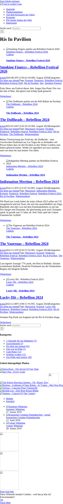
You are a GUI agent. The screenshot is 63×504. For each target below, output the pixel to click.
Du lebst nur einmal (9, 80)
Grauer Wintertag (14, 425)
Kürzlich (10, 401)
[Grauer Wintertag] (15, 423)
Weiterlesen (5, 96)
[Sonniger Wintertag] (16, 406)
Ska (41, 83)
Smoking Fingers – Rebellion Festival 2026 (27, 52)
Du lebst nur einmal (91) (18, 346)
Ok (1, 500)
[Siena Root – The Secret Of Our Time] (19, 369)
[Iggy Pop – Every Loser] (12, 372)
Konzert (29, 80)
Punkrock (39, 80)
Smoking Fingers (53, 83)
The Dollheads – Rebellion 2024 (22, 104)
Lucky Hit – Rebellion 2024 (19, 282)
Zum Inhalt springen (10, 1)
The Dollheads (16, 134)
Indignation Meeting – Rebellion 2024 (24, 166)
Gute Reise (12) (13, 351)
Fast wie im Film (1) (16, 349)
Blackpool (30, 129)
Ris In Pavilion (31, 83)
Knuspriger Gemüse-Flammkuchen (23, 417)
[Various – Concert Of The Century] (17, 393)
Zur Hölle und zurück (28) (19, 357)
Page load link (7, 491)
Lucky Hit (50, 306)
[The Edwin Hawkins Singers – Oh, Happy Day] (24, 382)
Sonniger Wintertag (15, 409)
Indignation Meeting (46, 190)
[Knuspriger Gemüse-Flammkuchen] (28, 414)
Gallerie (10, 54)
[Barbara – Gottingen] (11, 385)
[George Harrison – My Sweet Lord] (54, 382)
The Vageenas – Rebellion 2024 (21, 228)
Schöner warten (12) (16, 354)
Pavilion (49, 129)
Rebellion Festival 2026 (11, 83)
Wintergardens (32, 134)
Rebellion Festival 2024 (40, 131)
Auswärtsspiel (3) (14, 343)
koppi (3, 77)
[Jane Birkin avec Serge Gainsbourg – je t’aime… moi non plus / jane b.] (42, 385)
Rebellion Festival (53, 80)
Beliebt (9, 398)
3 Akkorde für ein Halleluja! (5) (21, 341)
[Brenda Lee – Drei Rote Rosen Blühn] (19, 390)
